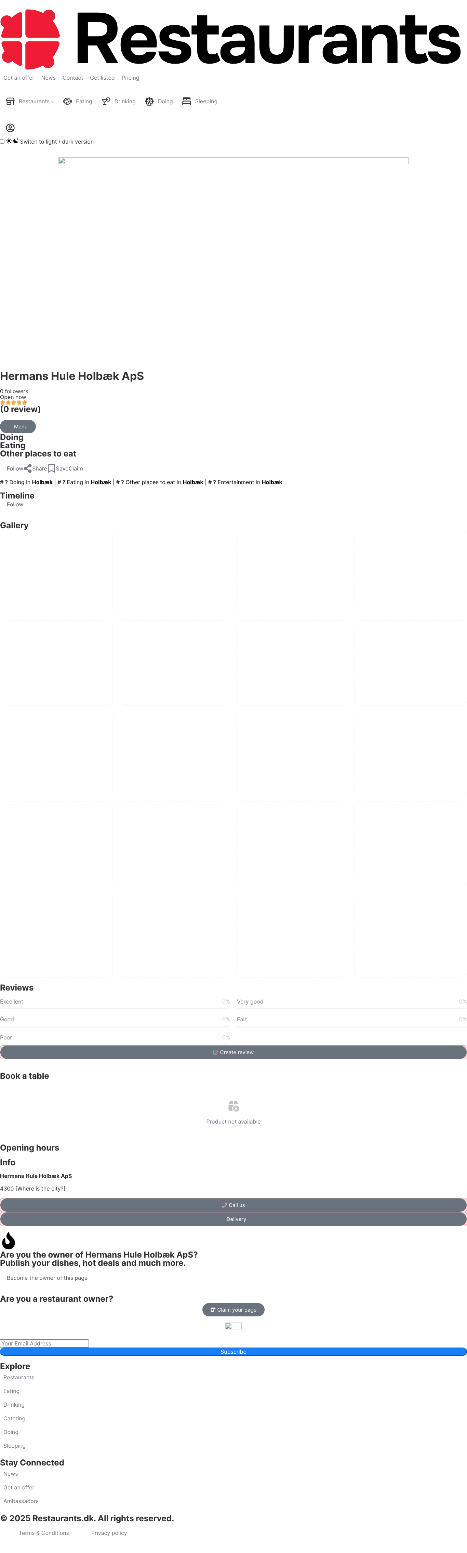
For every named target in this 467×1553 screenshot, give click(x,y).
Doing (12, 437)
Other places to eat (38, 454)
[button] (11, 468)
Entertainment (236, 482)
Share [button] (39, 468)
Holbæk (42, 482)
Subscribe (233, 1351)
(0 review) (20, 409)
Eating (13, 445)
